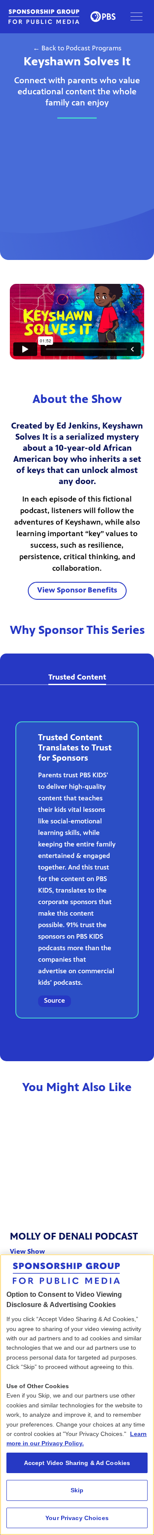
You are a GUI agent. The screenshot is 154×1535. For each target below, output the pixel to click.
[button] (136, 17)
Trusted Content (77, 678)
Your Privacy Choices (77, 1518)
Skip (77, 1490)
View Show (27, 1252)
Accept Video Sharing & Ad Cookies (77, 1462)
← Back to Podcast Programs (77, 48)
